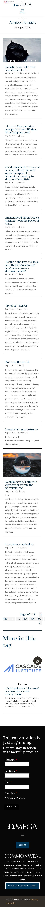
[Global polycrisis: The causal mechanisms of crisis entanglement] (22, 668)
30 (39, 618)
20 (32, 618)
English (10, 2)
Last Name (10, 771)
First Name (10, 760)
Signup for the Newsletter (22, 886)
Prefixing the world (17, 362)
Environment (22, 309)
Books (19, 73)
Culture (20, 274)
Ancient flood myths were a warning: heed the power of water (22, 221)
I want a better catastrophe (22, 429)
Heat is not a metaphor (19, 544)
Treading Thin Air (16, 305)
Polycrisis (36, 73)
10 (25, 618)
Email (7, 782)
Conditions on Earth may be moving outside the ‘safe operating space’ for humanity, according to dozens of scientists (22, 173)
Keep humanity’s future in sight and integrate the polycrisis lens (21, 485)
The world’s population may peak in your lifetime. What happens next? (21, 129)
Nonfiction (27, 73)
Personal (11, 798)
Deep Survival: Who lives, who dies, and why (20, 68)
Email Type (10, 793)
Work (22, 798)
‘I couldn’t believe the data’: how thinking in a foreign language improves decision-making (22, 266)
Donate (22, 845)
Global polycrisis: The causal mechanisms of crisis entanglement (22, 691)
